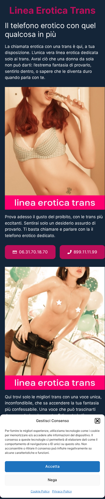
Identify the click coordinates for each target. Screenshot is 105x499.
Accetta (52, 466)
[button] (97, 420)
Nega (52, 479)
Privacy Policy (62, 491)
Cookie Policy (40, 491)
